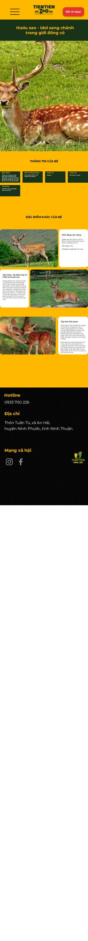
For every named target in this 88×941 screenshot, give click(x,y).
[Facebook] (20, 461)
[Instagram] (9, 461)
